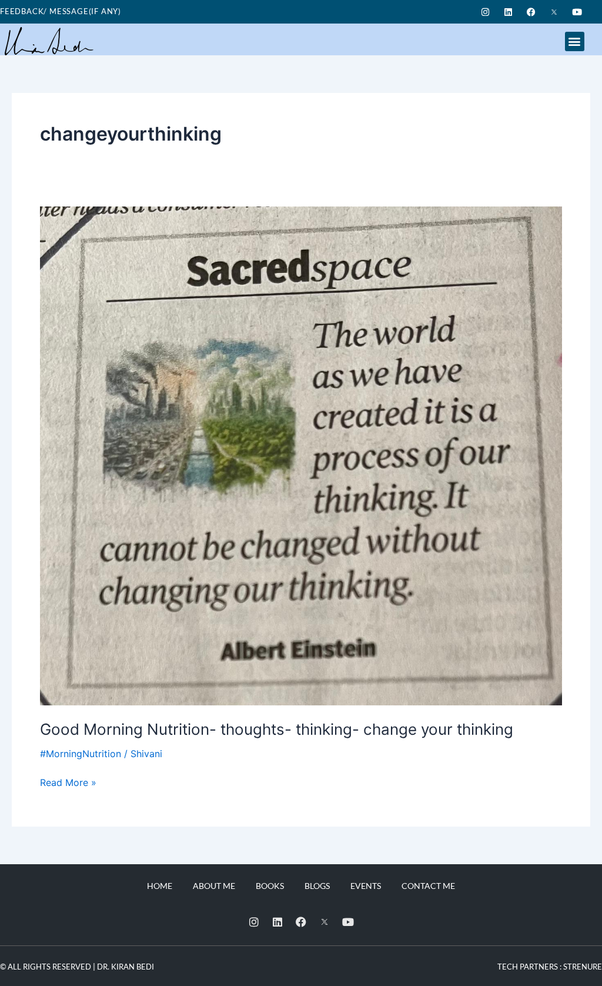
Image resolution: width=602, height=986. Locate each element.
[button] (574, 41)
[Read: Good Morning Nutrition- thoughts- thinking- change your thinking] (301, 455)
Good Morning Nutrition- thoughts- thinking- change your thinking (276, 729)
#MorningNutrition (80, 754)
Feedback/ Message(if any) (60, 11)
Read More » (68, 781)
